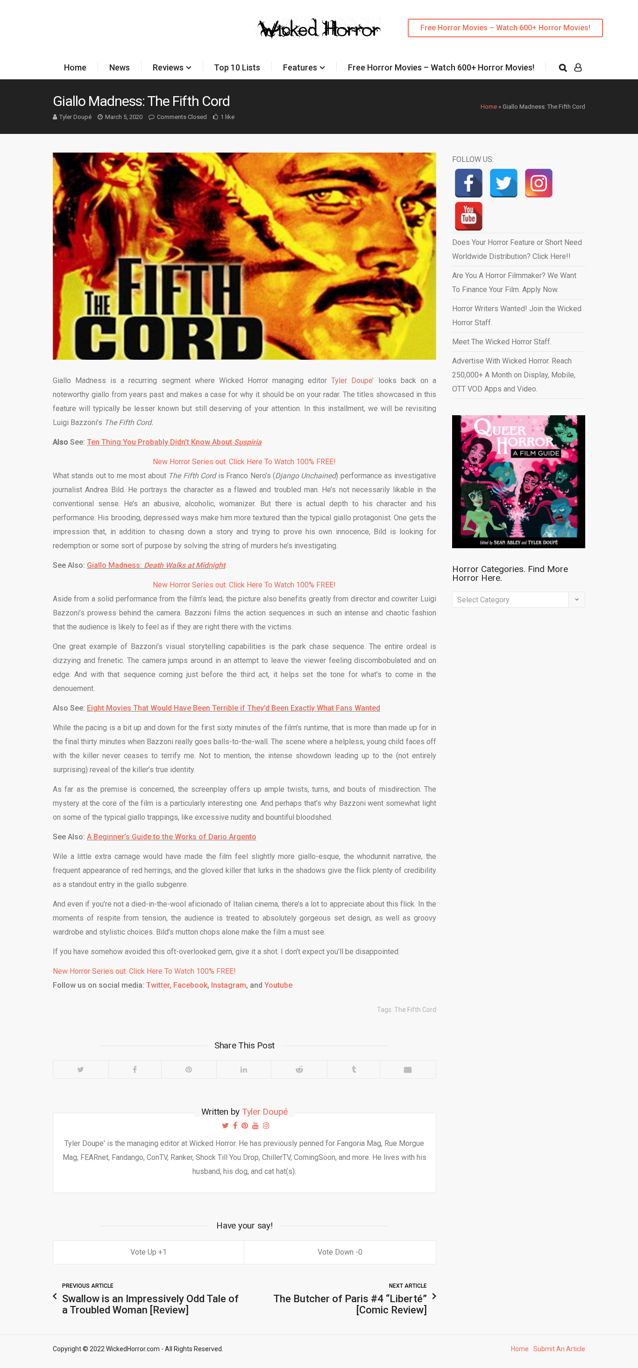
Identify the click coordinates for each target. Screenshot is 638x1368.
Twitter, (158, 985)
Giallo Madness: (156, 565)
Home (75, 67)
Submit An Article (559, 1349)
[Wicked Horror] (319, 28)
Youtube (278, 985)
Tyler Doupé (75, 116)
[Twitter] (80, 1069)
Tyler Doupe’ (352, 380)
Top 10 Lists (237, 67)
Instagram (228, 985)
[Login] (578, 67)
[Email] (408, 1069)
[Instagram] (538, 183)
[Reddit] (299, 1069)
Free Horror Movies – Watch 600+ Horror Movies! (505, 27)
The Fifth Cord (415, 1009)
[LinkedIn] (243, 1069)
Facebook (190, 985)
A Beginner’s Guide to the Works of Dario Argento (171, 836)
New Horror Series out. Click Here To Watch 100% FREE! (244, 461)
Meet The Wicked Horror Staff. (502, 341)
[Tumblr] (353, 1069)
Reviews (168, 67)
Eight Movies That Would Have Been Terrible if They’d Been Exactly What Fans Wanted (233, 708)
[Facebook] (134, 1069)
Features (300, 67)
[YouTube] (468, 216)
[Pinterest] (188, 1069)
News (119, 67)
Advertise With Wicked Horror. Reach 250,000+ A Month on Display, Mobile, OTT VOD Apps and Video (513, 374)
